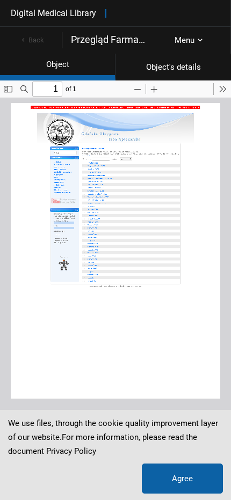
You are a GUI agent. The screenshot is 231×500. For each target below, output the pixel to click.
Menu (184, 40)
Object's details (173, 67)
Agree (182, 478)
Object (57, 64)
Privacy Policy (71, 451)
